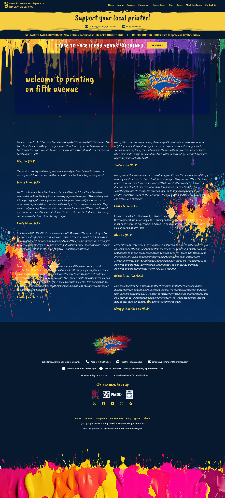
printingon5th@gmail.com (174, 362)
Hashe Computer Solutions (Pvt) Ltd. (125, 428)
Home (111, 5)
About (120, 5)
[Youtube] (112, 403)
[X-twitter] (94, 403)
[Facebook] (103, 403)
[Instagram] (121, 403)
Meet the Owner (194, 5)
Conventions (159, 5)
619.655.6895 (136, 362)
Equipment (143, 5)
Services (131, 5)
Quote (179, 5)
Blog (171, 5)
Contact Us (210, 5)
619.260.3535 (104, 362)
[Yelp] (130, 403)
